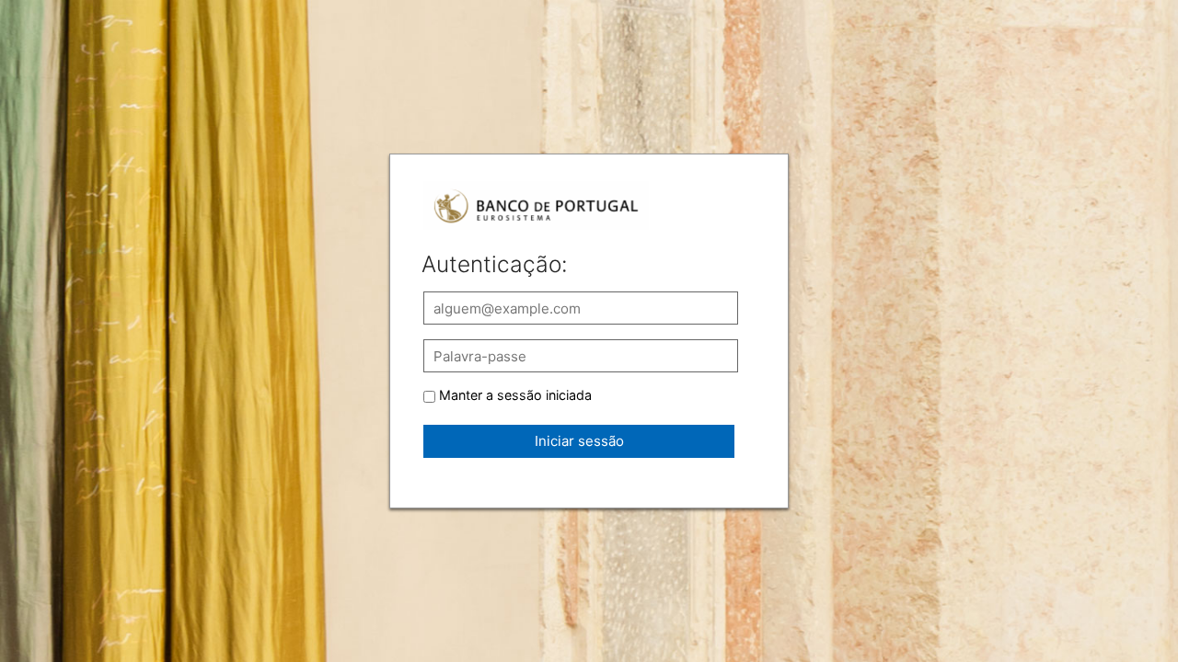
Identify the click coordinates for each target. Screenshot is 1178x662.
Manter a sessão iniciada (515, 395)
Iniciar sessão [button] (579, 441)
